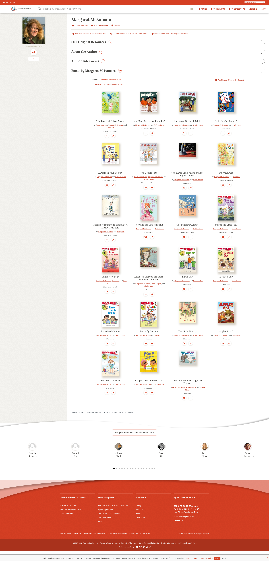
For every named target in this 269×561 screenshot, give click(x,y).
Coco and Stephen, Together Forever (187, 382)
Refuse (224, 558)
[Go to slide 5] (125, 469)
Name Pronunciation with (171, 33)
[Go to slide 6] (127, 469)
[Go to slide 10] (138, 469)
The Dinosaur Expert (187, 224)
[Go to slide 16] (155, 469)
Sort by (95, 80)
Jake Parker (236, 335)
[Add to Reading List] (107, 136)
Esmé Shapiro (156, 284)
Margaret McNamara (115, 125)
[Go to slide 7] (130, 469)
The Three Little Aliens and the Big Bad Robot (187, 174)
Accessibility (129, 547)
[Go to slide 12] (144, 469)
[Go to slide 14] (149, 469)
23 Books (117, 26)
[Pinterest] (143, 547)
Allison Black (159, 384)
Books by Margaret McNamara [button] (96, 71)
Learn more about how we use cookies (199, 558)
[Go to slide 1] (114, 469)
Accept (217, 558)
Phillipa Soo (148, 286)
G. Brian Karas (159, 125)
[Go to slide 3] (119, 469)
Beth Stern (176, 387)
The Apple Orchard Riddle (187, 121)
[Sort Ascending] (119, 79)
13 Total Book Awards (101, 26)
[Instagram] (150, 547)
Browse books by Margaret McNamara (109, 84)
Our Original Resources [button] (91, 42)
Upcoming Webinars (105, 510)
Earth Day (187, 276)
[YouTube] (146, 547)
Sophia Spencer (101, 125)
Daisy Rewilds (226, 172)
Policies (120, 547)
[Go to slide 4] (122, 469)
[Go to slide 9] (136, 469)
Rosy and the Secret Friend (149, 224)
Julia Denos (159, 229)
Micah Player (236, 125)
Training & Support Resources (109, 513)
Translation (183, 533)
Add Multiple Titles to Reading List (231, 80)
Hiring (138, 513)
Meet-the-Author (90, 33)
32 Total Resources (81, 26)
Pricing (253, 8)
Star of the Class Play (226, 224)
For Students (218, 8)
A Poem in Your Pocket (110, 172)
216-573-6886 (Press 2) (186, 506)
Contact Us (178, 520)
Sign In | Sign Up (9, 2)
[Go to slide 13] (147, 469)
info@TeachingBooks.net (184, 516)
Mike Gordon (236, 229)
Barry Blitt (120, 232)
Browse (203, 8)
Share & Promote (104, 517)
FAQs (100, 521)
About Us (139, 510)
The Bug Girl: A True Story (110, 121)
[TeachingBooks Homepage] (20, 8)
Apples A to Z (226, 331)
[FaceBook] (137, 547)
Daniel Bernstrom (140, 177)
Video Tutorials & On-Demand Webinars (113, 506)
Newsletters (140, 517)
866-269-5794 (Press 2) (186, 509)
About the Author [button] (86, 52)
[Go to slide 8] (133, 469)
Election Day (226, 276)
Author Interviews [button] (87, 61)
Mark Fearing (198, 180)
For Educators (237, 8)
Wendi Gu (115, 281)
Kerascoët (110, 128)
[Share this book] (113, 136)
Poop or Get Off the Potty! (149, 380)
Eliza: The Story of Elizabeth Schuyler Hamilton (148, 278)
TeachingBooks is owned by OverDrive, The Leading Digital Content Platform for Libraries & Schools (137, 543)
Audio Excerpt (130, 33)
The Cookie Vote (148, 172)
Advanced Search (66, 513)
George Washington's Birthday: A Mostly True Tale (110, 226)
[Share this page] (33, 52)
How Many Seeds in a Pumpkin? (148, 121)
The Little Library (187, 331)
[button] (4, 9)
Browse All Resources (68, 506)
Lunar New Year (110, 276)
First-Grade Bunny (110, 331)
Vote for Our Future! (226, 121)
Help (263, 8)
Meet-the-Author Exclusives (70, 510)
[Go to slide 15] (152, 469)
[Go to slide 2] (116, 469)
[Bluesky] (140, 547)
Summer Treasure (110, 380)
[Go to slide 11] (141, 469)
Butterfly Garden (149, 331)
